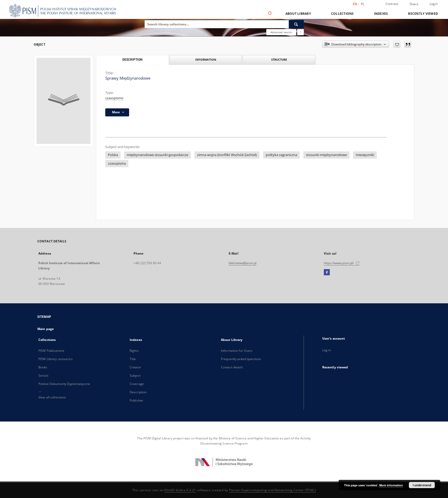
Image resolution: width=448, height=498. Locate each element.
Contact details (232, 367)
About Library (298, 13)
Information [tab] (205, 59)
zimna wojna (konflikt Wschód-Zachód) (227, 155)
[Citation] (407, 44)
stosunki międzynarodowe (326, 155)
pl (363, 4)
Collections (342, 13)
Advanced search (281, 32)
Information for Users (237, 350)
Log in (326, 350)
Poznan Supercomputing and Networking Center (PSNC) (272, 490)
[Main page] (269, 13)
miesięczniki (365, 155)
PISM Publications (51, 350)
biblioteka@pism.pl (242, 263)
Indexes (381, 13)
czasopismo (114, 98)
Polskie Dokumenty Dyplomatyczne (64, 384)
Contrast (392, 4)
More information (391, 485)
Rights (134, 350)
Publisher (136, 400)
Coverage (137, 384)
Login (434, 4)
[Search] (296, 24)
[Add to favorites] (396, 44)
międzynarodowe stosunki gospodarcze (157, 155)
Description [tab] (132, 59)
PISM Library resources (55, 359)
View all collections (52, 397)
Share (414, 4)
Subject (135, 375)
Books (42, 367)
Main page (45, 329)
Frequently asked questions (241, 359)
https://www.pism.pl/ (339, 263)
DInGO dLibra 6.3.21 (180, 490)
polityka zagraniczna (281, 155)
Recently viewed (423, 13)
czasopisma (117, 163)
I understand (422, 485)
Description (138, 392)
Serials (43, 375)
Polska (113, 155)
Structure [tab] (279, 59)
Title (133, 359)
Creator (135, 367)
